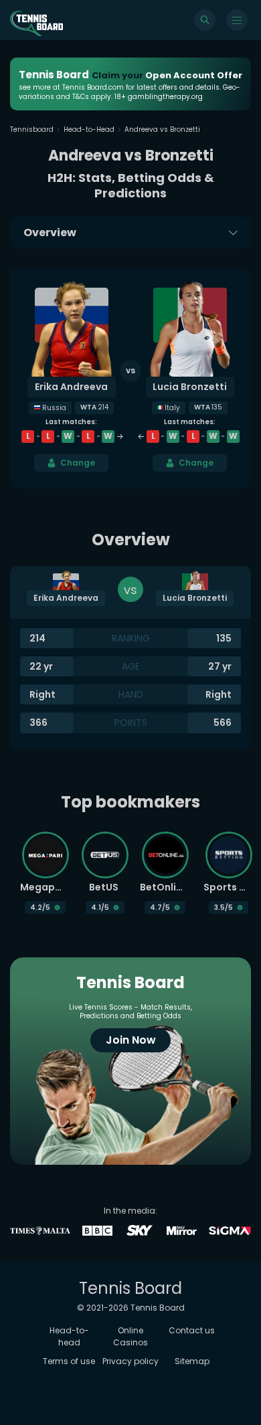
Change (77, 462)
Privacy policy (130, 1361)
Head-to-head (69, 1336)
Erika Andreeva (71, 386)
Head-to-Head (89, 129)
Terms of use (69, 1361)
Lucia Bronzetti (190, 386)
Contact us (192, 1330)
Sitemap (192, 1361)
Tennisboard (32, 129)
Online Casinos (130, 1336)
